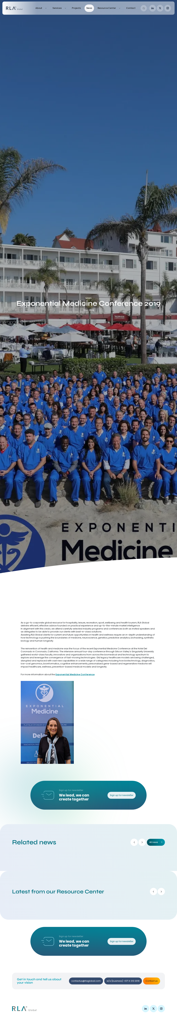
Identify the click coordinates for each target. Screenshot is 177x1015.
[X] (160, 8)
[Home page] (18, 8)
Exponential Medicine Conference (75, 674)
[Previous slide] (134, 842)
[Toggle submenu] (46, 8)
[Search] (144, 8)
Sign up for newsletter (121, 795)
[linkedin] (152, 8)
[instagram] (167, 8)
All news (153, 842)
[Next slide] (142, 842)
